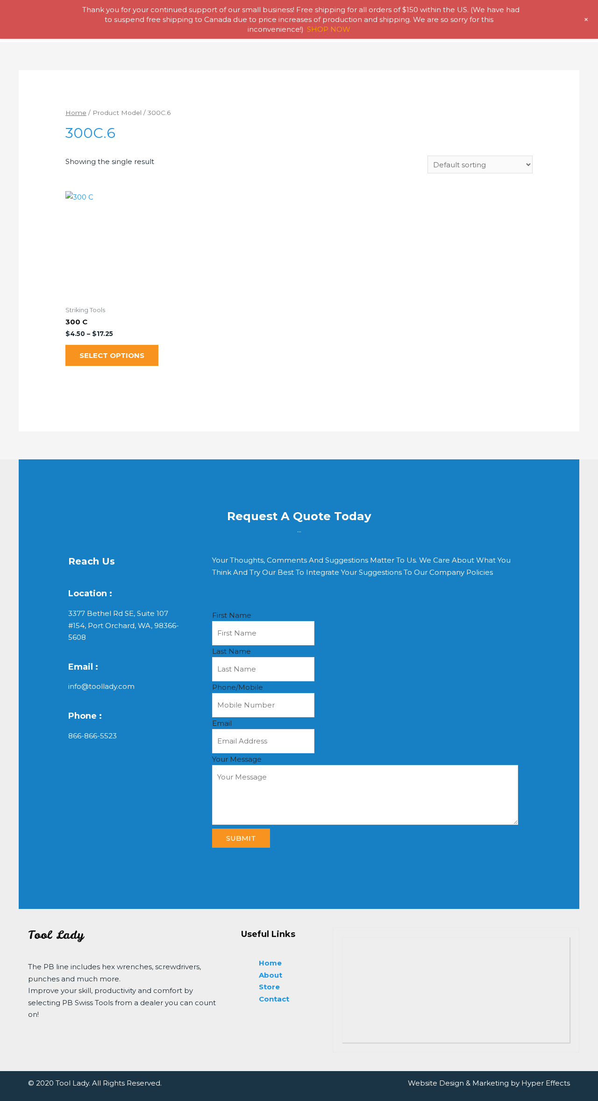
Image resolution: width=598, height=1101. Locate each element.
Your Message (237, 759)
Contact (274, 998)
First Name (231, 615)
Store (269, 986)
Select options (111, 355)
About (270, 975)
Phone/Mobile (237, 687)
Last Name (231, 651)
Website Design (436, 1083)
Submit (241, 838)
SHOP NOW (328, 29)
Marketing (490, 1083)
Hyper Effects (545, 1083)
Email (222, 723)
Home (75, 112)
